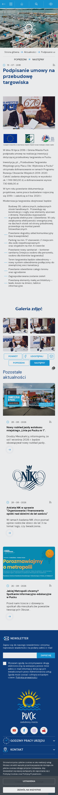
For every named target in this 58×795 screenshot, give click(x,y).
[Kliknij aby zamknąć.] (53, 368)
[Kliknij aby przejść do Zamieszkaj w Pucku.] (29, 397)
